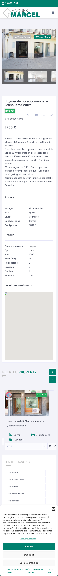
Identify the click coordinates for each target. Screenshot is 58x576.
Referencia (10, 275)
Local (31, 250)
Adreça (9, 208)
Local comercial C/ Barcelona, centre (25, 421)
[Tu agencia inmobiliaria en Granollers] (29, 12)
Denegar (29, 554)
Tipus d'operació (14, 246)
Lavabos (9, 267)
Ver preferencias (29, 562)
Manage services (28, 538)
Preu (7, 254)
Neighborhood (12, 220)
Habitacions (11, 262)
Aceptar (29, 546)
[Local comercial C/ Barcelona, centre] (27, 403)
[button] (53, 508)
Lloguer (32, 246)
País (7, 212)
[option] (29, 49)
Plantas (9, 271)
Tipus (7, 250)
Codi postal (11, 225)
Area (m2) (10, 258)
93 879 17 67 (11, 3)
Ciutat (8, 216)
